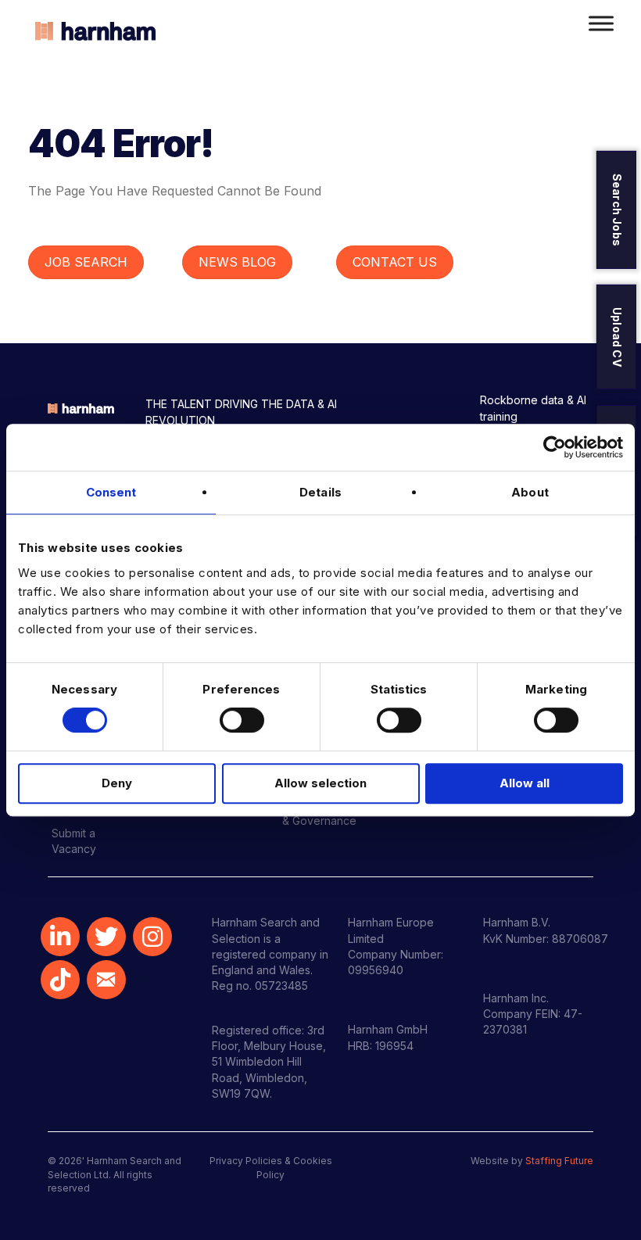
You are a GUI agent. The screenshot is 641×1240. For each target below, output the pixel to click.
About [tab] (530, 492)
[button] (60, 936)
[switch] (242, 720)
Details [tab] (320, 492)
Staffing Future (559, 1161)
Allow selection (320, 783)
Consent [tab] (111, 492)
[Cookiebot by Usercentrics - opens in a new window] (554, 447)
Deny (117, 783)
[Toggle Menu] (601, 23)
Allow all (525, 783)
